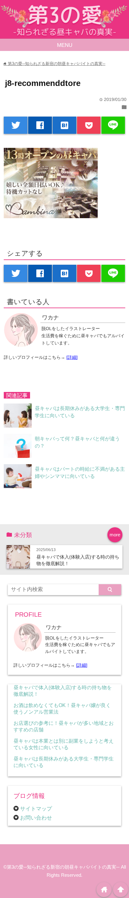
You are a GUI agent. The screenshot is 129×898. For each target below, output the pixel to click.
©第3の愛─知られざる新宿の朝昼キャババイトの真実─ (61, 867)
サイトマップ (36, 809)
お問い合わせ (36, 818)
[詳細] (72, 357)
